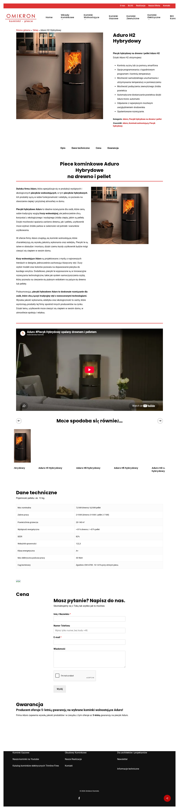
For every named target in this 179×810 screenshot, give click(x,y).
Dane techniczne (81, 148)
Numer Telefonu (62, 625)
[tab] (63, 148)
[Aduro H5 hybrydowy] (127, 446)
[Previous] (19, 421)
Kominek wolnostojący (139, 123)
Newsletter (122, 759)
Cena (98, 148)
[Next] (160, 421)
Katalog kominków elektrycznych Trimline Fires (36, 765)
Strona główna (23, 30)
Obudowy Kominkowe (75, 752)
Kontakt (69, 765)
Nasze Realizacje (73, 759)
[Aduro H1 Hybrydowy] (52, 446)
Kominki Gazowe (21, 752)
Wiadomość (59, 649)
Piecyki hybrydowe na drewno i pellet (145, 119)
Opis (62, 148)
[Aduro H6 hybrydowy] (89, 446)
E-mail (58, 637)
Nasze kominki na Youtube (26, 759)
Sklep (35, 30)
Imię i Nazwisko (62, 614)
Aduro (125, 119)
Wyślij (60, 689)
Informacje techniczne (128, 768)
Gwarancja (113, 148)
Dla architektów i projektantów (132, 752)
